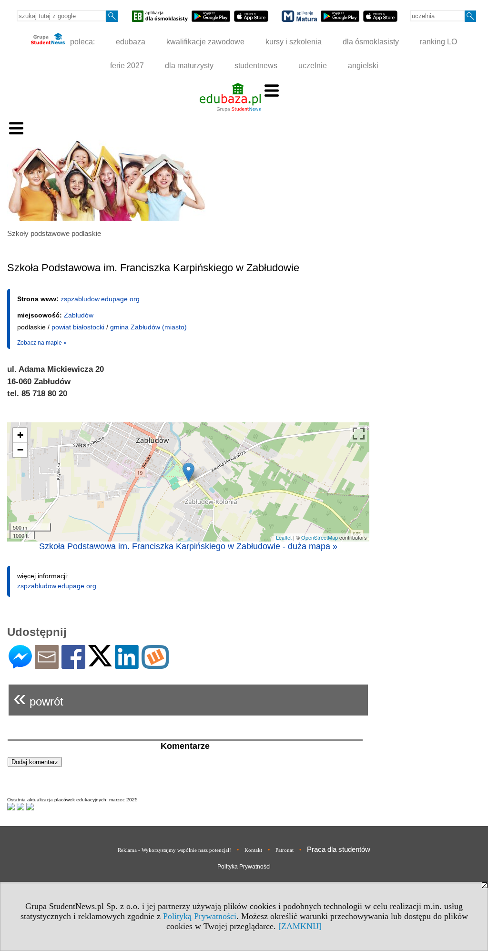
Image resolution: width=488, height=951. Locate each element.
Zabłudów (78, 315)
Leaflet (284, 537)
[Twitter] (100, 662)
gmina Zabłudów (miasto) (148, 327)
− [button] (20, 450)
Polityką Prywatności (199, 916)
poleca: (81, 42)
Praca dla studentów (338, 849)
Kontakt (253, 850)
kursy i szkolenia (293, 42)
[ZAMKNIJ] (300, 926)
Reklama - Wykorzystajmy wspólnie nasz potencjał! (174, 850)
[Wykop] (155, 664)
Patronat (284, 850)
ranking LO (438, 42)
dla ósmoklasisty (371, 42)
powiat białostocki (77, 327)
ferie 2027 (127, 65)
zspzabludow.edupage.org (100, 299)
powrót (38, 697)
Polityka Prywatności (244, 866)
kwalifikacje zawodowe (205, 42)
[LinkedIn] (127, 664)
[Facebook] (73, 664)
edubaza (130, 42)
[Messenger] (20, 664)
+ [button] (20, 435)
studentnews (255, 65)
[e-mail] (47, 664)
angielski (363, 65)
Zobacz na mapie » (42, 342)
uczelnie (312, 65)
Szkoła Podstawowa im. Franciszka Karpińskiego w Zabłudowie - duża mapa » (188, 546)
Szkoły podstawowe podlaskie (54, 233)
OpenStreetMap (319, 537)
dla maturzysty (189, 65)
